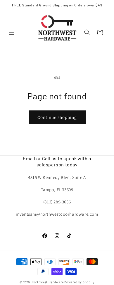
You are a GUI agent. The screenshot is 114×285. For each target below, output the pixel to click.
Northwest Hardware (48, 282)
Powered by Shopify (79, 282)
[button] (11, 32)
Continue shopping (57, 117)
